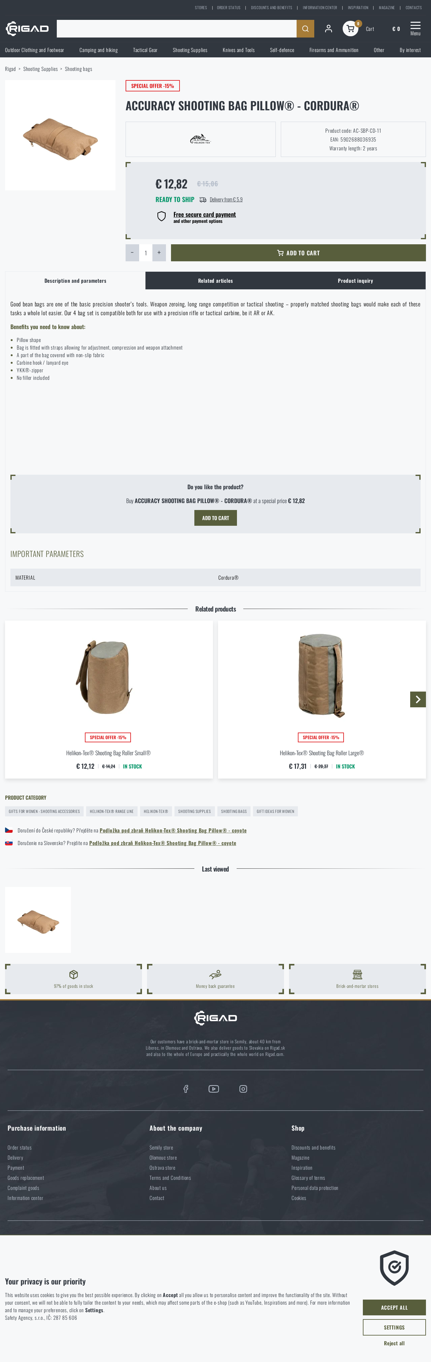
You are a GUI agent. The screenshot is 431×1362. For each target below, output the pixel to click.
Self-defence (282, 50)
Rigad (10, 68)
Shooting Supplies (190, 50)
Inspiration (358, 7)
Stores (201, 7)
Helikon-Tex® (156, 811)
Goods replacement (26, 1177)
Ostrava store (162, 1167)
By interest (410, 50)
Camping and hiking (99, 50)
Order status (229, 7)
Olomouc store (163, 1157)
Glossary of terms (308, 1177)
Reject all (394, 1343)
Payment (16, 1167)
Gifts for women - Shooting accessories (44, 811)
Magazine (387, 7)
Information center (320, 7)
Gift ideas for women (275, 811)
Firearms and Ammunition (334, 50)
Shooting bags (78, 68)
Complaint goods (23, 1187)
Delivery (15, 1157)
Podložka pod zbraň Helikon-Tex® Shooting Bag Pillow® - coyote (173, 830)
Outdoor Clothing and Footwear (34, 50)
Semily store (161, 1147)
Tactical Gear (145, 50)
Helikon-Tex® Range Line (111, 811)
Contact (157, 1198)
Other (379, 50)
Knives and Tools (239, 50)
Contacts (414, 7)
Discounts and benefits (271, 7)
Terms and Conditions (170, 1177)
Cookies (299, 1198)
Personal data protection (315, 1187)
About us (158, 1187)
